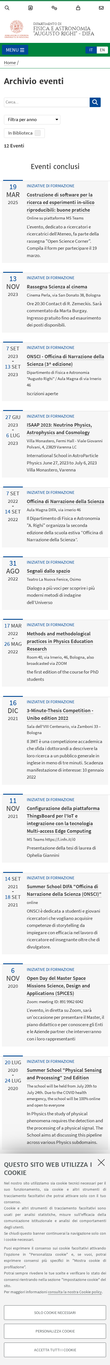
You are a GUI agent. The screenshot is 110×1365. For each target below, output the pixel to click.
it (91, 49)
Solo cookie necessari (55, 1312)
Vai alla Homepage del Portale (16, 29)
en (102, 49)
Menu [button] (12, 50)
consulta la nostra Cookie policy (75, 1291)
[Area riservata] (79, 8)
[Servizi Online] (55, 8)
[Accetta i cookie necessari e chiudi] (101, 1162)
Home (10, 62)
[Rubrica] (31, 8)
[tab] (91, 50)
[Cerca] (7, 8)
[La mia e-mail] (102, 8)
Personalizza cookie (55, 1331)
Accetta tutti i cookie (55, 1349)
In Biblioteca (20, 133)
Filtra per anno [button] (22, 119)
